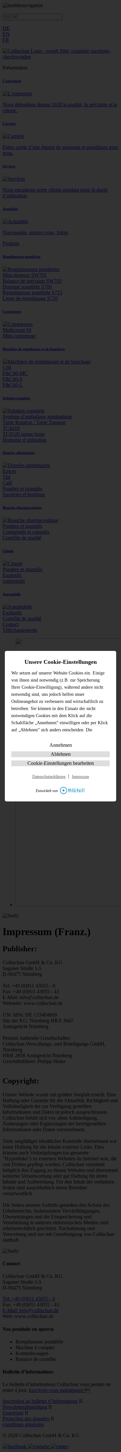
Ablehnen (61, 754)
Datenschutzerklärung (49, 776)
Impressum (80, 776)
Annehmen (60, 745)
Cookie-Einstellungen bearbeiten (60, 763)
